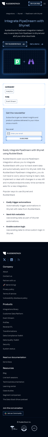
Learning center (9, 386)
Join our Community (15, 413)
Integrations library (10, 309)
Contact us (7, 276)
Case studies (8, 390)
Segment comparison (12, 395)
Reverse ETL (8, 327)
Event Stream (8, 318)
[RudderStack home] (11, 3)
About (5, 272)
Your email (9, 129)
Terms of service (9, 293)
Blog (4, 373)
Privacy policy (8, 289)
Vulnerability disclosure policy (15, 298)
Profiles (6, 322)
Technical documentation (13, 382)
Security (6, 344)
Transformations (10, 331)
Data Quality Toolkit (11, 340)
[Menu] (44, 3)
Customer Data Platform (13, 313)
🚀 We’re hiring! (9, 285)
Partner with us (9, 280)
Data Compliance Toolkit (13, 335)
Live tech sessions (10, 377)
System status (9, 349)
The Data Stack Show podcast (15, 399)
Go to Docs (7, 362)
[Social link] (4, 260)
